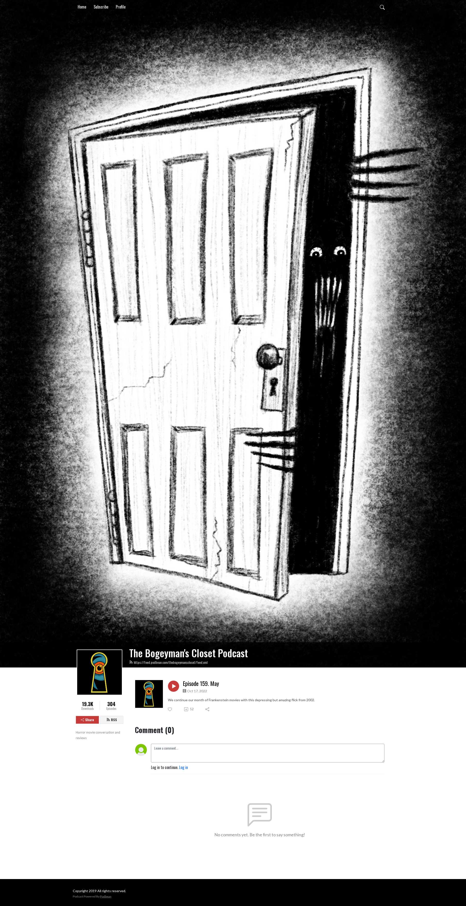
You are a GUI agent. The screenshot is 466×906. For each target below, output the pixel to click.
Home (82, 7)
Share (89, 719)
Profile (120, 7)
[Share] (207, 709)
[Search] (382, 7)
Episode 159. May (201, 683)
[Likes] (170, 709)
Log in (183, 767)
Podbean (105, 896)
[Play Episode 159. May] (173, 686)
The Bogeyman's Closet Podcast (188, 653)
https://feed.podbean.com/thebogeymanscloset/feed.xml (171, 662)
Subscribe (101, 7)
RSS (114, 719)
